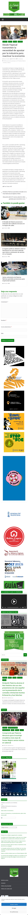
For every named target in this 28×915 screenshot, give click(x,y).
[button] (14, 601)
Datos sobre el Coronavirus (7, 810)
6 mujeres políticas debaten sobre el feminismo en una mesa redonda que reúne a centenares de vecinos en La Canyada (13, 251)
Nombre (3, 320)
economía (5, 62)
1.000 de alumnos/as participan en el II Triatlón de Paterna (15, 60)
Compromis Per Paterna (12, 727)
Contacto (3, 883)
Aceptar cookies (14, 904)
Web (2, 333)
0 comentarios (20, 58)
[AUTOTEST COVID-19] (8, 817)
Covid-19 (10, 41)
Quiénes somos (4, 880)
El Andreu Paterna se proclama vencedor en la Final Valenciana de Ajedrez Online (15, 192)
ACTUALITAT (5, 41)
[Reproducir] (3, 607)
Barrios (9, 677)
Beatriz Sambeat (7, 58)
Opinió (12, 730)
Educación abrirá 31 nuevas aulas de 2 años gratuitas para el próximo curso (14, 198)
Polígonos (20, 41)
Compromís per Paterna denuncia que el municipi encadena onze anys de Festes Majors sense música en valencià (13, 738)
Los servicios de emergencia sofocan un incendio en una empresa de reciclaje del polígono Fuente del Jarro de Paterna (14, 857)
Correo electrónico (6, 327)
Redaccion (11, 697)
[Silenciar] (23, 607)
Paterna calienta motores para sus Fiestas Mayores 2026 (14, 853)
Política (21, 730)
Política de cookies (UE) (6, 888)
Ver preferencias (14, 912)
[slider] (13, 627)
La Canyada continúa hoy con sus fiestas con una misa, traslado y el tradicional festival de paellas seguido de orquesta (13, 850)
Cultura (14, 677)
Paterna (8, 62)
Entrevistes (20, 677)
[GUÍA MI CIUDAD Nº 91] (9, 760)
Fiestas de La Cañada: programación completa (11, 835)
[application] (14, 601)
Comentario (4, 302)
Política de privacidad (6, 886)
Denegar (14, 908)
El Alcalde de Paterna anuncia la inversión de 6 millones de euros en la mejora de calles (13, 223)
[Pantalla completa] (25, 607)
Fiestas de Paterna (6, 730)
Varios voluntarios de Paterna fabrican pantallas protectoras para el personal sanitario (13, 279)
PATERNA (14, 41)
